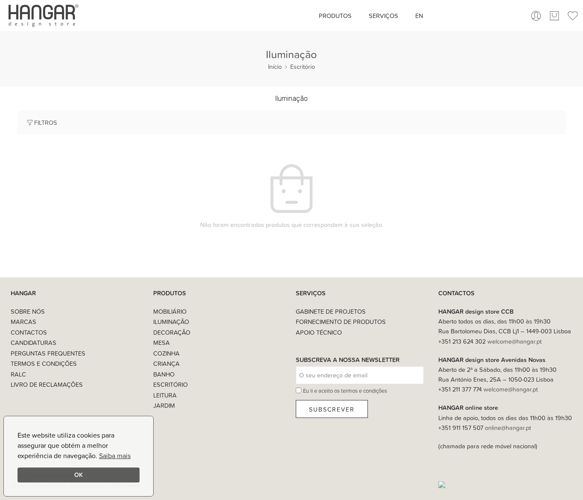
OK (78, 474)
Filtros (45, 122)
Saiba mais (115, 455)
